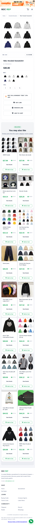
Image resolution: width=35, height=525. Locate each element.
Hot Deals (4, 491)
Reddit (3, 509)
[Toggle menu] (32, 9)
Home (4, 15)
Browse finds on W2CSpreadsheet (17, 521)
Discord (20, 507)
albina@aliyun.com (9, 481)
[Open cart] (28, 9)
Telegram (3, 507)
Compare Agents (22, 498)
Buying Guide (4, 498)
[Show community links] (31, 521)
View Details (9, 164)
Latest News (21, 500)
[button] (17, 113)
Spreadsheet (21, 488)
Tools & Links (4, 500)
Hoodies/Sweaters (13, 15)
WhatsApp (21, 509)
